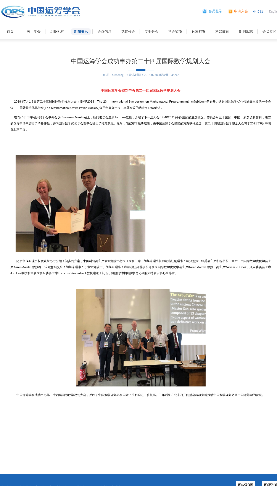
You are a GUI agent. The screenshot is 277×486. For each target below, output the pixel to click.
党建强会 (128, 31)
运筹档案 (199, 31)
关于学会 (34, 31)
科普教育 (222, 31)
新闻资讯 (81, 31)
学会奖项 (175, 31)
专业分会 (151, 31)
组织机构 (57, 31)
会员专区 (269, 31)
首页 (10, 31)
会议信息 (104, 31)
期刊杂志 (246, 31)
